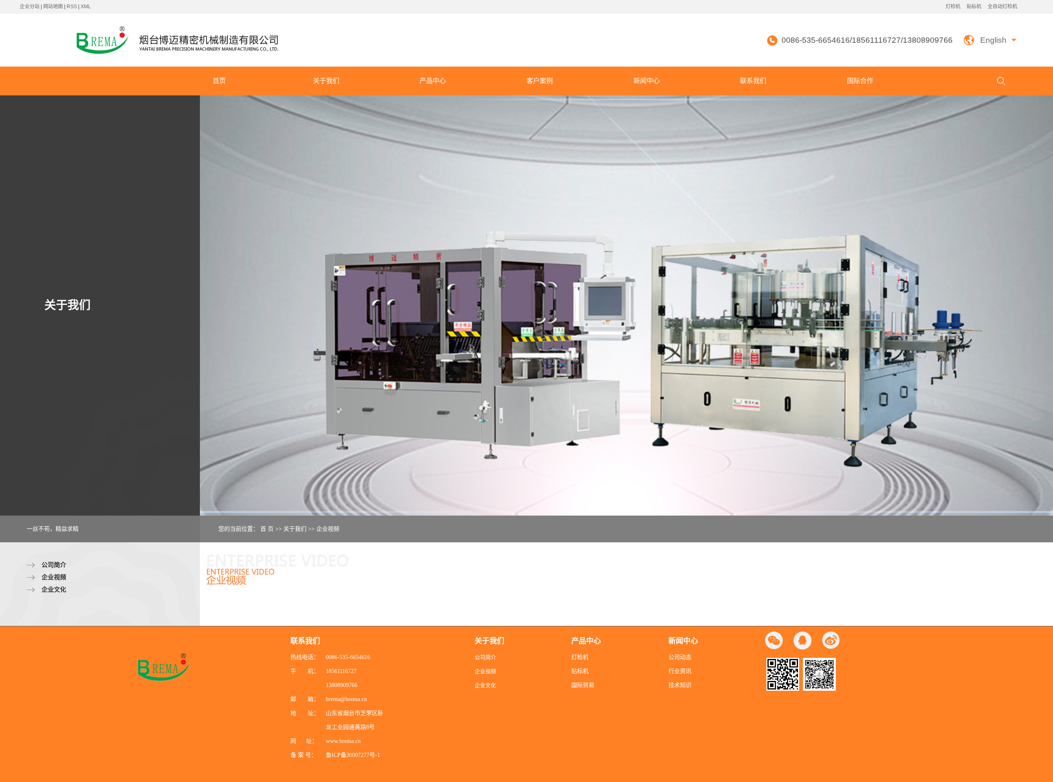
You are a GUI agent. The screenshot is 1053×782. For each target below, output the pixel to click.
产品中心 (433, 80)
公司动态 (679, 657)
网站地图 (53, 6)
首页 (219, 80)
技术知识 (679, 685)
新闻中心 (646, 80)
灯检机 (953, 6)
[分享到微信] (774, 641)
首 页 (267, 529)
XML (86, 6)
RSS (72, 6)
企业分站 (29, 6)
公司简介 (54, 564)
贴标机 (974, 6)
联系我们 (753, 80)
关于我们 (326, 80)
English (993, 40)
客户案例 (539, 80)
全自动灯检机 (1002, 6)
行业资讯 (679, 671)
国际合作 (860, 80)
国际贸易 (582, 685)
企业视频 (54, 577)
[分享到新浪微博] (831, 641)
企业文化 (54, 589)
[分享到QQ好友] (802, 641)
